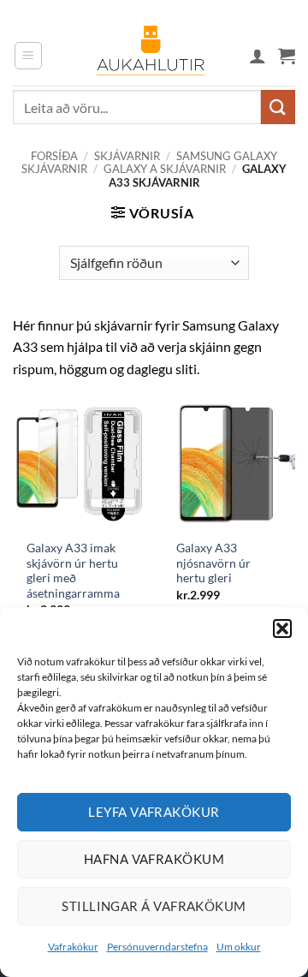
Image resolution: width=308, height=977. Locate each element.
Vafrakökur (73, 946)
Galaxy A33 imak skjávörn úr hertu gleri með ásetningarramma (73, 570)
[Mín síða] (257, 55)
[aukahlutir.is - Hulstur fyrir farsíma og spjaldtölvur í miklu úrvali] (150, 56)
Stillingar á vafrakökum (154, 906)
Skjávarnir (127, 156)
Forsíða (54, 156)
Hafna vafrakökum (154, 859)
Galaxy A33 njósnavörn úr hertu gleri (213, 563)
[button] (282, 628)
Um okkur (238, 946)
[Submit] (278, 106)
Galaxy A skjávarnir (165, 169)
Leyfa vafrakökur (153, 811)
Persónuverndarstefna (157, 946)
